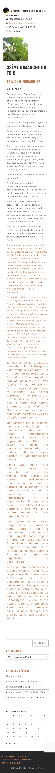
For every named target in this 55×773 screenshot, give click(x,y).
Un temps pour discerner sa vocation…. (27, 697)
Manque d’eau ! (14, 676)
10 (44, 724)
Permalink (14, 30)
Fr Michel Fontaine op (23, 81)
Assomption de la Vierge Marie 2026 (25, 692)
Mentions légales (15, 756)
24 (44, 732)
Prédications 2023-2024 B (23, 26)
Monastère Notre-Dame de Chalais (29, 10)
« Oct (8, 743)
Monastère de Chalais (20, 18)
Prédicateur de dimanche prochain (24, 681)
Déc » (15, 743)
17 (44, 728)
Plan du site (11, 763)
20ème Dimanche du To (18, 686)
